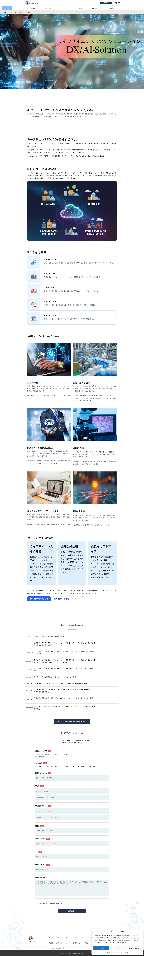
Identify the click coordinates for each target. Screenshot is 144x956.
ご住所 (39, 826)
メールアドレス (42, 864)
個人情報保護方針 (44, 903)
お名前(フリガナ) (43, 806)
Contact (106, 3)
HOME (5, 12)
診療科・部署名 (42, 839)
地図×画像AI (79, 511)
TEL (38, 852)
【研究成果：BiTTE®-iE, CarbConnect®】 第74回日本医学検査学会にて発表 (61, 683)
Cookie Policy (110, 952)
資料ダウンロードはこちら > (44, 757)
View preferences (133, 948)
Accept (101, 948)
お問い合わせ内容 (43, 751)
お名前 (39, 786)
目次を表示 (7, 8)
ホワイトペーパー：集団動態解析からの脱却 (49, 637)
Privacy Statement (122, 952)
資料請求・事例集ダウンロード (67, 599)
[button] (140, 931)
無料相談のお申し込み (38, 599)
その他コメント (40, 877)
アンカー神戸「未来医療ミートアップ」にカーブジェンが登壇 (55, 677)
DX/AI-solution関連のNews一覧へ (72, 721)
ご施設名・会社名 (43, 773)
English (117, 3)
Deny (117, 948)
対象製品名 (40, 763)
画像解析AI (78, 447)
